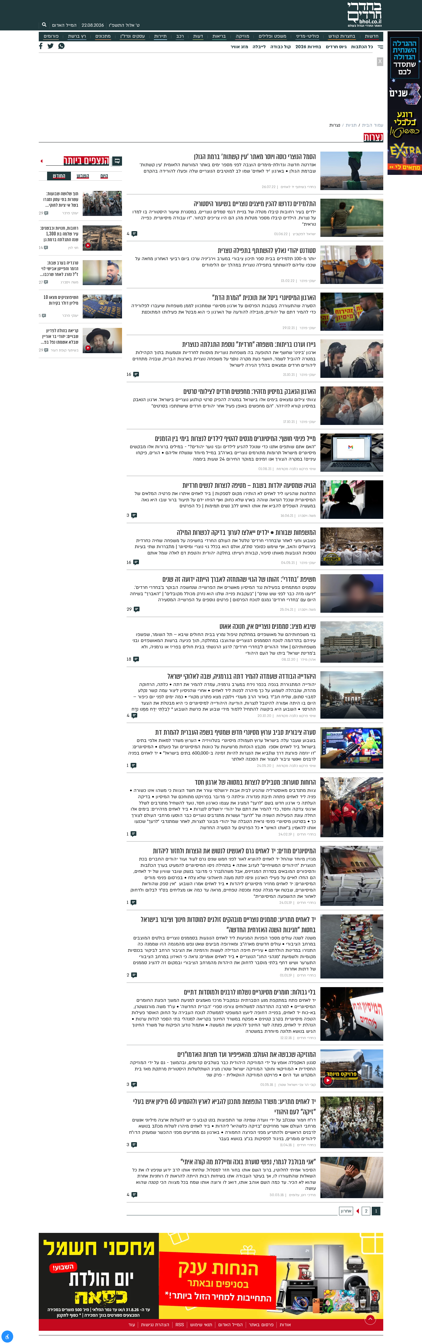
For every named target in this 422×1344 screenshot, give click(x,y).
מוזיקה (242, 36)
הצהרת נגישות (155, 1325)
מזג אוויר (239, 47)
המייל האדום (64, 25)
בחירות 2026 (308, 47)
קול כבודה (280, 47)
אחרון (346, 1211)
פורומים (51, 36)
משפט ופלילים (272, 36)
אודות (285, 1325)
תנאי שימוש (201, 1325)
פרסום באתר (261, 1325)
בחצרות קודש (341, 36)
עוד (131, 1325)
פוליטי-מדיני (307, 36)
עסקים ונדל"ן (132, 36)
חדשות (371, 36)
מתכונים (103, 36)
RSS (179, 1325)
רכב (180, 36)
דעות (198, 36)
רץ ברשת (77, 36)
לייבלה (259, 47)
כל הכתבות (362, 47)
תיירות (160, 36)
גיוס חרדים (336, 47)
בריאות (219, 36)
